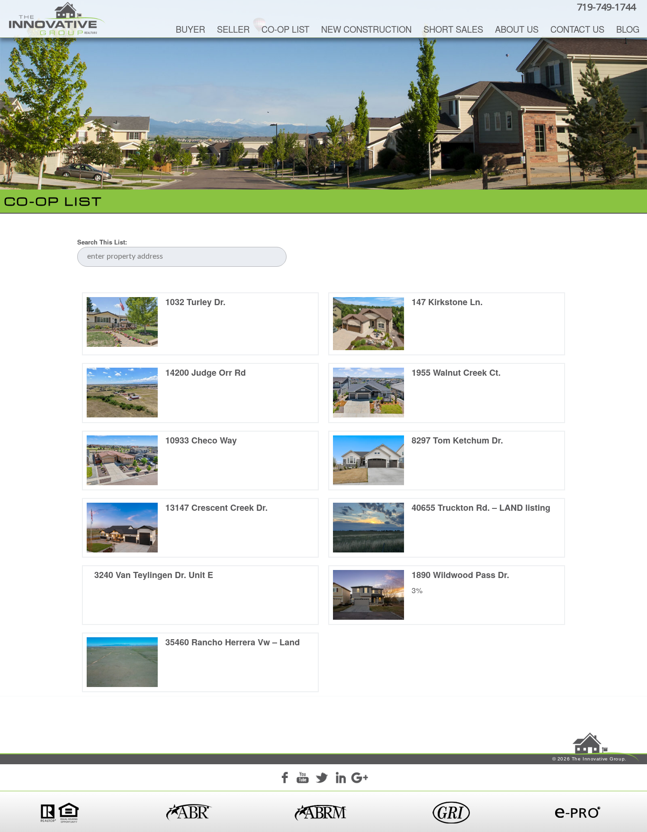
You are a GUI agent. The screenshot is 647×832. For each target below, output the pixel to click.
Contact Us (577, 29)
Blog (627, 29)
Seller (233, 29)
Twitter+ (321, 779)
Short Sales (453, 29)
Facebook (284, 779)
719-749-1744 (606, 6)
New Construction (366, 29)
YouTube (302, 779)
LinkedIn (340, 779)
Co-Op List (285, 29)
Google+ (359, 779)
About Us (517, 29)
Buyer (190, 29)
